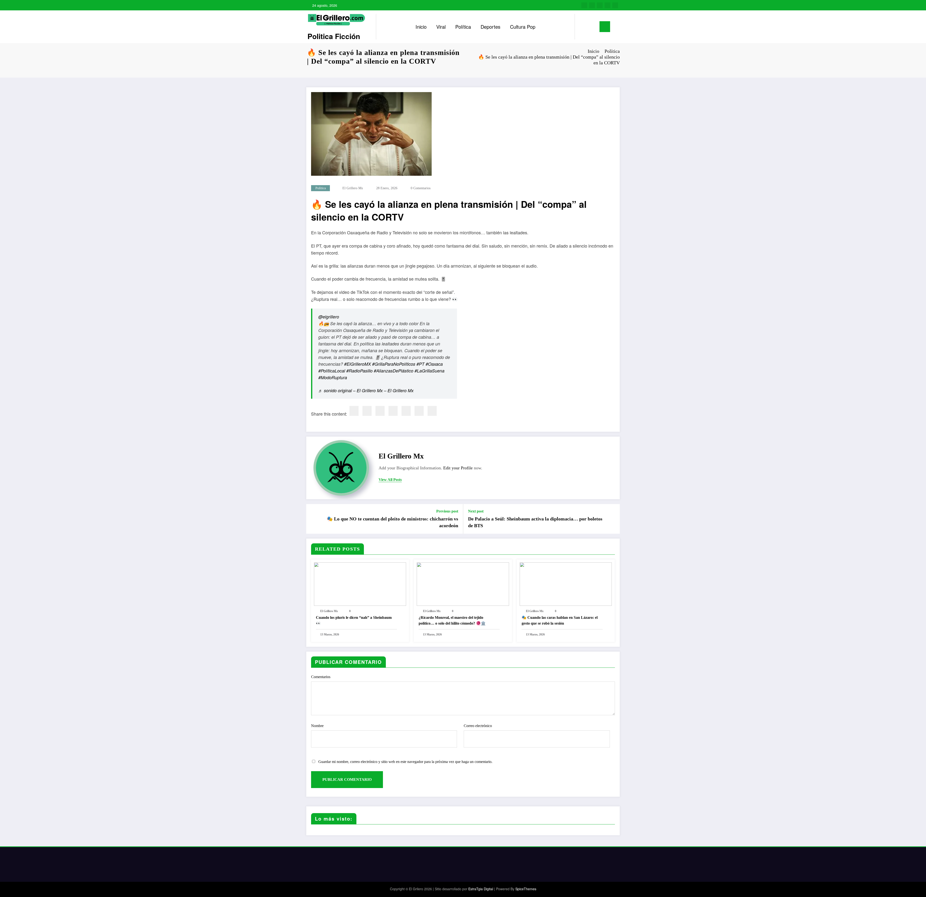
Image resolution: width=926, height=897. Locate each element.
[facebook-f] (584, 5)
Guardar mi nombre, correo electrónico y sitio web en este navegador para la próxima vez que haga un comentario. (405, 762)
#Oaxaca (434, 364)
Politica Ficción (333, 36)
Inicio (421, 26)
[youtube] (615, 5)
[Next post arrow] (613, 519)
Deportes (490, 26)
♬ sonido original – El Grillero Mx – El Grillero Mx (366, 390)
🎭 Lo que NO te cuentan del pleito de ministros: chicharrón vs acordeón (392, 522)
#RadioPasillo (359, 371)
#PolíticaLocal (331, 371)
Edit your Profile (458, 467)
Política (463, 26)
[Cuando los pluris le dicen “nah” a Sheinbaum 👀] (360, 584)
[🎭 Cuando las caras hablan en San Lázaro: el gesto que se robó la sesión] (566, 584)
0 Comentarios (420, 188)
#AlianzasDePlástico (393, 371)
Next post (475, 511)
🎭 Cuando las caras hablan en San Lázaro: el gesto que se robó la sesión (560, 620)
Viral (441, 26)
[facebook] (354, 411)
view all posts (390, 480)
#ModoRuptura (332, 377)
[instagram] (607, 5)
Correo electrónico (478, 726)
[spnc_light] (592, 26)
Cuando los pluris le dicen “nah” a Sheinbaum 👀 (354, 620)
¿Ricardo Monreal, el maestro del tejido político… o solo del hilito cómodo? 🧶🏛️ (452, 620)
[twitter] (367, 411)
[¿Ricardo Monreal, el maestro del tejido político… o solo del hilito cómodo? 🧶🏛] (463, 584)
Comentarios (320, 677)
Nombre (317, 726)
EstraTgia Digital (480, 888)
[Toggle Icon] (604, 26)
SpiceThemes (525, 888)
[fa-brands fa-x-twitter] (592, 5)
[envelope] (393, 411)
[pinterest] (406, 411)
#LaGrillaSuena (429, 371)
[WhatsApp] (419, 411)
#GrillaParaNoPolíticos (393, 364)
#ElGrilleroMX (357, 364)
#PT (420, 364)
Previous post (447, 511)
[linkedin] (380, 411)
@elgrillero (328, 317)
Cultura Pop (522, 26)
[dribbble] (600, 5)
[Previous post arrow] (313, 519)
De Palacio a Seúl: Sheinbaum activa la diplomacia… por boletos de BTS (535, 522)
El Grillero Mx (352, 188)
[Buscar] (583, 26)
